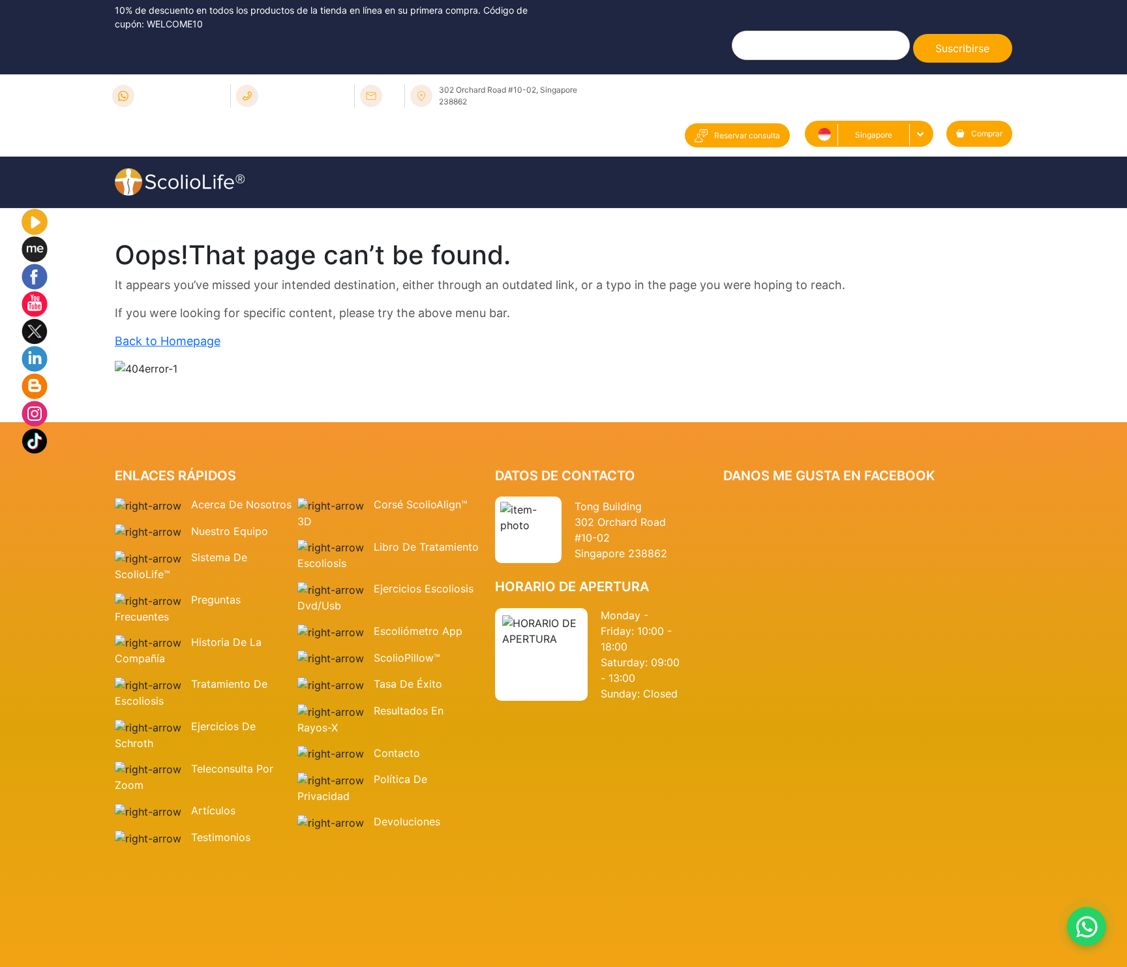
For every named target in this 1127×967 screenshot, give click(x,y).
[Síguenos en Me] (34, 247)
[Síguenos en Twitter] (34, 330)
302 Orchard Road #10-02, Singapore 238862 (508, 95)
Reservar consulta (747, 135)
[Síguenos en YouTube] (34, 302)
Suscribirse (962, 48)
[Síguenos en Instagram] (34, 412)
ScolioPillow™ (407, 657)
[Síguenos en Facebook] (34, 275)
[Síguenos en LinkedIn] (34, 357)
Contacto (397, 753)
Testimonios (220, 837)
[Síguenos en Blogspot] (34, 384)
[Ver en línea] (34, 220)
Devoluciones (407, 821)
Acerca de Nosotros (241, 504)
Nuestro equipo (229, 531)
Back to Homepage (167, 341)
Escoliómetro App (418, 630)
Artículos (213, 810)
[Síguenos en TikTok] (34, 439)
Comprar (986, 133)
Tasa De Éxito (408, 683)
